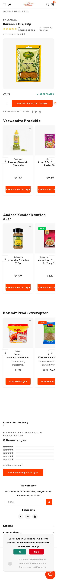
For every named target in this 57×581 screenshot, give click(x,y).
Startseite (7, 11)
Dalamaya (10, 20)
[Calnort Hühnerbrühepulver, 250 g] (18, 333)
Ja (20, 552)
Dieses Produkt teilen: (16, 112)
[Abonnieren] (49, 502)
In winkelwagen (18, 381)
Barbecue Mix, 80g (21, 11)
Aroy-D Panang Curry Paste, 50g (18, 164)
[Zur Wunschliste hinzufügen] (55, 103)
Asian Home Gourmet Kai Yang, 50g (18, 262)
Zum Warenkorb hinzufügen (32, 103)
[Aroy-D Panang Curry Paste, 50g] (18, 140)
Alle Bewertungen (12, 465)
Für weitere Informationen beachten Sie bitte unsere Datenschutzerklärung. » (32, 563)
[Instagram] (28, 516)
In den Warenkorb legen (18, 189)
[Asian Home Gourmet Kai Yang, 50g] (18, 238)
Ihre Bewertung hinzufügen (45, 29)
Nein (36, 552)
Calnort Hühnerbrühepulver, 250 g (18, 356)
